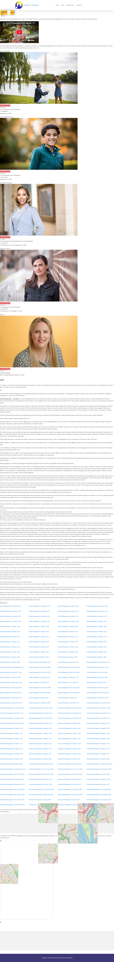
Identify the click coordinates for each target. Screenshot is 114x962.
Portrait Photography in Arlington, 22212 (97, 631)
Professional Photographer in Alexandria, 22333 (98, 718)
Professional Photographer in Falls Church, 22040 (99, 769)
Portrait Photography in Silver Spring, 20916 (69, 692)
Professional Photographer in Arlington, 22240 (69, 748)
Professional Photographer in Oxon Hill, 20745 (40, 784)
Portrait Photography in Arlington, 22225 (68, 641)
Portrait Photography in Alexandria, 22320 (39, 616)
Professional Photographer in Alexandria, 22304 (69, 708)
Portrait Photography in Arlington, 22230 (39, 647)
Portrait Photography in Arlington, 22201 (97, 621)
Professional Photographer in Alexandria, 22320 (11, 718)
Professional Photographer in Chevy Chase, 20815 (41, 769)
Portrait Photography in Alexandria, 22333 (10, 621)
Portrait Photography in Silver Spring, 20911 (97, 687)
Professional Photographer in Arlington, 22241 (98, 748)
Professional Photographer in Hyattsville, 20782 (40, 779)
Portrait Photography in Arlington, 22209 (39, 631)
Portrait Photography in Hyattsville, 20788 (97, 677)
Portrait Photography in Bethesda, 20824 (10, 662)
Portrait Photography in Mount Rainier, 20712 (11, 682)
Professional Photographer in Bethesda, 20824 (11, 764)
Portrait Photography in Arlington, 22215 (68, 636)
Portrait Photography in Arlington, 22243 (39, 652)
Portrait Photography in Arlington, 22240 (68, 647)
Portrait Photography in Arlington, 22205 (68, 626)
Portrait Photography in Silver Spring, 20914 (11, 692)
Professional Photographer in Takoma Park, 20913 (12, 804)
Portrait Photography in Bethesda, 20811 (68, 657)
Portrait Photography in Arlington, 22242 (10, 652)
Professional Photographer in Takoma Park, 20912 (99, 799)
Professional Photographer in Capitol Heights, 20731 (100, 764)
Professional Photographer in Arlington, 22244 (69, 753)
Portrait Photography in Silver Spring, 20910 (69, 687)
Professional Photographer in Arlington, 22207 (11, 733)
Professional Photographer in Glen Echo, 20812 (98, 774)
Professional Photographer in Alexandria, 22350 (40, 723)
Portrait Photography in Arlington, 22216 (97, 636)
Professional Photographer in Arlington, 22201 (69, 723)
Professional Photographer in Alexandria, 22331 (40, 718)
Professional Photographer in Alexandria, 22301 (98, 703)
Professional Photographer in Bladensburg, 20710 (41, 764)
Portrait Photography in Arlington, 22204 (39, 626)
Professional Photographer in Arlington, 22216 (98, 738)
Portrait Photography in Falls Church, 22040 (97, 667)
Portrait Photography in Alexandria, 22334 (39, 621)
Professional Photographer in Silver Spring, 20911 (99, 789)
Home (57, 5)
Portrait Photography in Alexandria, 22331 (68, 616)
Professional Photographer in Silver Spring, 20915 (41, 794)
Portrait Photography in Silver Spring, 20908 (40, 687)
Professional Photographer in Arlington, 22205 (69, 728)
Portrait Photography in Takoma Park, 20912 (98, 697)
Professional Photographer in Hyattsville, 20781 (11, 779)
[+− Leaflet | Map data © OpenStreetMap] (57, 823)
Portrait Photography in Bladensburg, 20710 (40, 662)
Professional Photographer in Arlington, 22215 (69, 738)
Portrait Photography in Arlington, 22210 (68, 631)
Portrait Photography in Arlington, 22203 (10, 626)
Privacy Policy (70, 5)
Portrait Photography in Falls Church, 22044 (40, 672)
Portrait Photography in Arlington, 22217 (10, 641)
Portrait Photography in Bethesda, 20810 (39, 657)
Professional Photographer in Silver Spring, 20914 (12, 794)
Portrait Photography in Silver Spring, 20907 (11, 687)
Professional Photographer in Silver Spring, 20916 (70, 794)
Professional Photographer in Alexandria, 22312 (40, 713)
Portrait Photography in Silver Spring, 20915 (40, 692)
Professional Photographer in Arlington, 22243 (40, 753)
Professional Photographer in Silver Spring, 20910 (70, 789)
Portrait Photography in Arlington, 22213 (10, 636)
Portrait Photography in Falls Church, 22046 (68, 672)
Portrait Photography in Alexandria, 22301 (10, 606)
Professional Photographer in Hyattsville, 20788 (98, 779)
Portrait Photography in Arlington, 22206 (97, 626)
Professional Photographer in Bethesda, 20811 (69, 759)
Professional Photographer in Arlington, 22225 (69, 743)
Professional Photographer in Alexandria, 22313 (69, 713)
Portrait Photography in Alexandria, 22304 (97, 606)
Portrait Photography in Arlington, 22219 (39, 641)
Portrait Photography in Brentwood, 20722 (68, 662)
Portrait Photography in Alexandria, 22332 (97, 616)
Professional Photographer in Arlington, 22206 (98, 728)
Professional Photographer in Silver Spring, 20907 (12, 789)
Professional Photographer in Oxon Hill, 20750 (69, 784)
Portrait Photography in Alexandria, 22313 (97, 611)
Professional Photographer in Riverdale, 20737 (98, 784)
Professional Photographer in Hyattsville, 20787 (69, 779)
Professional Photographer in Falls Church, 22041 (12, 774)
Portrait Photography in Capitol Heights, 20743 (11, 667)
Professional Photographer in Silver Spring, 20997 (12, 799)
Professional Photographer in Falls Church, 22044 (41, 774)
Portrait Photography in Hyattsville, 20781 (10, 677)
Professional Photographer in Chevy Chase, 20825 (70, 769)
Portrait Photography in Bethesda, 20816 (97, 657)
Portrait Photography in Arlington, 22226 (97, 641)
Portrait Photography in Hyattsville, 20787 (68, 677)
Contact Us (79, 5)
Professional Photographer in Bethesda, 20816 (98, 759)
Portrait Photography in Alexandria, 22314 (10, 616)
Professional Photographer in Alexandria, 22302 (11, 708)
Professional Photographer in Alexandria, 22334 (11, 723)
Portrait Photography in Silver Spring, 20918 (98, 692)
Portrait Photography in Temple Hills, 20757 (68, 703)
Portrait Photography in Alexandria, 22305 (10, 611)
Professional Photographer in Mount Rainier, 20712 (12, 784)
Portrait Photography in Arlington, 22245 (97, 652)
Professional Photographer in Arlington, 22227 (11, 748)
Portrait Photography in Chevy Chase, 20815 (40, 667)
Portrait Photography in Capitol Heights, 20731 (98, 662)
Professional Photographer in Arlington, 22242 (11, 753)
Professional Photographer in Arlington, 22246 (11, 759)
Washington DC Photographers (31, 5)
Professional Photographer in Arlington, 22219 (40, 743)
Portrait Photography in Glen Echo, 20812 (97, 672)
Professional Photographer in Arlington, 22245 (98, 753)
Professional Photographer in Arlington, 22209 (40, 733)
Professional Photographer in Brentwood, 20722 (69, 764)
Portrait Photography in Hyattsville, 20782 (39, 677)
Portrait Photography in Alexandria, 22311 (39, 611)
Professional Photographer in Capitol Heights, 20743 (13, 769)
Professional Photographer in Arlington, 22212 (98, 733)
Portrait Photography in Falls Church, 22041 (11, 672)
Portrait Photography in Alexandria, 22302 (39, 606)
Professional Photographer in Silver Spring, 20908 (41, 789)
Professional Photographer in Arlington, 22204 (40, 728)
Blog (62, 5)
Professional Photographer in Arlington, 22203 (11, 728)
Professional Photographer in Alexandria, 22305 (98, 708)
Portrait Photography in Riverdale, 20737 (97, 682)
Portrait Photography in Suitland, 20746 (38, 697)
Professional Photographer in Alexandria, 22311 (11, 713)
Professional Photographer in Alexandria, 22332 (69, 718)
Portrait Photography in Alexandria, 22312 (68, 611)
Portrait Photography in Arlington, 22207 (10, 631)
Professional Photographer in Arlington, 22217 (11, 743)
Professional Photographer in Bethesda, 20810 (40, 759)
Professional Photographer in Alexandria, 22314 (98, 713)
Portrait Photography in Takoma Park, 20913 (11, 703)
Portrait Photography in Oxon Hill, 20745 (39, 682)
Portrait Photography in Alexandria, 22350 (68, 621)
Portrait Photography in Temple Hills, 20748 (40, 703)
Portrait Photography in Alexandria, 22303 (68, 606)
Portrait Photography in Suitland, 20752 (67, 697)
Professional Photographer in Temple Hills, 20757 (70, 804)
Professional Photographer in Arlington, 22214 (40, 738)
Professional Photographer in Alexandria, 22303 (40, 708)
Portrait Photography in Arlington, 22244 (68, 652)
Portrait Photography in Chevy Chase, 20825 (69, 667)
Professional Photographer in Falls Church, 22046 (70, 774)
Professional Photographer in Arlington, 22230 (40, 748)
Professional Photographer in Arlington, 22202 (98, 723)
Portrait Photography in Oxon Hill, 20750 (68, 682)
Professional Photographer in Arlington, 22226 (98, 743)
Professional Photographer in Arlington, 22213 (11, 738)
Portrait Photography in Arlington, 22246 (10, 657)
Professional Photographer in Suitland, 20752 (69, 799)
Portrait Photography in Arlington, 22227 (10, 647)
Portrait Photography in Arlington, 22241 (97, 647)
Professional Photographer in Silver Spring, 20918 (99, 794)
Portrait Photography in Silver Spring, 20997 (11, 697)
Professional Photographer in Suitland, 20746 (40, 799)
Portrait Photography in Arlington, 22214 (39, 636)
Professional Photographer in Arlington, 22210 (69, 733)
